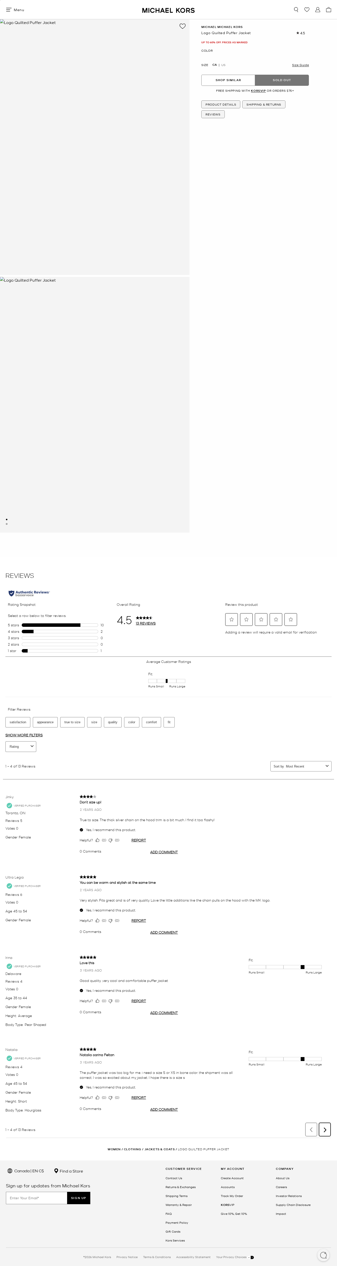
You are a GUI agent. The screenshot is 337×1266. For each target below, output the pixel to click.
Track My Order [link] (232, 1196)
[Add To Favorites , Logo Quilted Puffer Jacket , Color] (183, 26)
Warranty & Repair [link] (179, 1205)
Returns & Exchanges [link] (181, 1187)
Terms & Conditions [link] (157, 1257)
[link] (227, 1205)
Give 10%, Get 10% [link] (234, 1214)
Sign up (78, 1198)
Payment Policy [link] (177, 1222)
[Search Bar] (296, 9)
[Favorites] (306, 9)
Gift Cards (173, 1231)
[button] (323, 1255)
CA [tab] (214, 65)
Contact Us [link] (174, 1178)
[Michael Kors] (168, 9)
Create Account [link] (232, 1178)
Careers (281, 1187)
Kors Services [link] (175, 1240)
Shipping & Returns (263, 105)
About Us (282, 1178)
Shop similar (228, 80)
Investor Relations (289, 1196)
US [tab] (223, 65)
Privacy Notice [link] (127, 1257)
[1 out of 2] (6, 519)
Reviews (213, 114)
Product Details (221, 105)
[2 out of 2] (6, 524)
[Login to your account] (317, 9)
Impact (281, 1214)
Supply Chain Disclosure (293, 1205)
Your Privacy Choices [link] (231, 1257)
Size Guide (300, 65)
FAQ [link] (169, 1214)
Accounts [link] (228, 1187)
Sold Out (282, 80)
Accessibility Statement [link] (193, 1257)
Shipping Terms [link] (176, 1196)
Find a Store (71, 1171)
